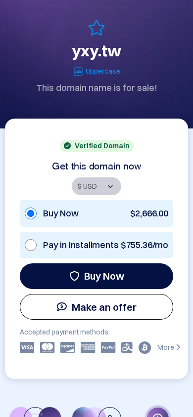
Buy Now (104, 276)
